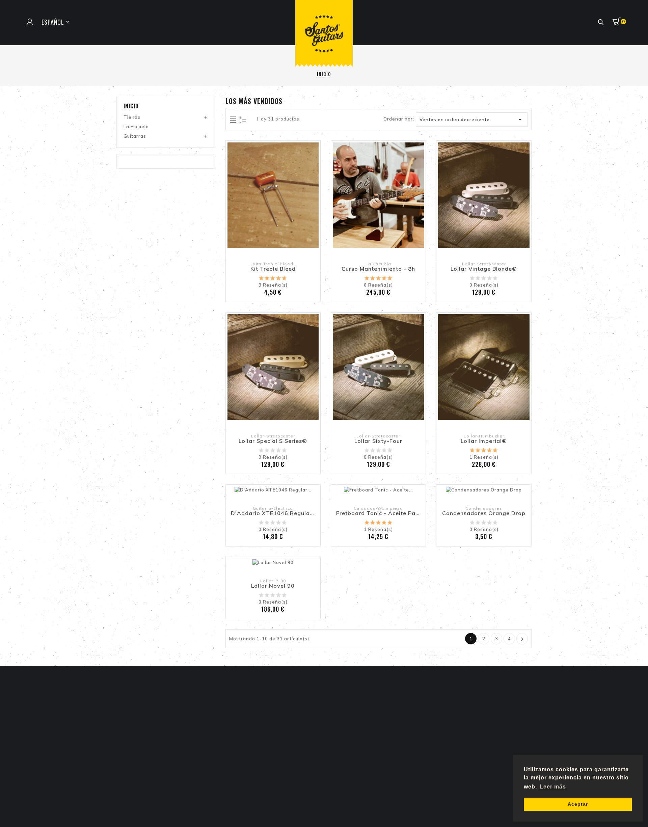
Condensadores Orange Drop (483, 513)
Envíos (337, 731)
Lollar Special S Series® (273, 441)
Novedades (241, 721)
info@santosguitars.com (156, 760)
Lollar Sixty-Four (378, 441)
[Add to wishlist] (258, 213)
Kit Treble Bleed (273, 269)
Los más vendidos (249, 731)
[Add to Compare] (273, 213)
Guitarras (135, 136)
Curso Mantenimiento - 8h (378, 269)
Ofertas (237, 712)
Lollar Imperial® (484, 441)
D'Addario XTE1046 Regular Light (273, 513)
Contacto (340, 740)
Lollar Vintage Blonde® (484, 269)
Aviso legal (342, 712)
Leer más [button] (553, 787)
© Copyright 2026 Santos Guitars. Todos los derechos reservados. (324, 803)
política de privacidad (495, 758)
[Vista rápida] (288, 213)
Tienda (132, 117)
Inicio (131, 106)
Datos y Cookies (348, 721)
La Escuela (136, 126)
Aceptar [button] (578, 804)
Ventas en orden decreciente (472, 119)
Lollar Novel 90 (273, 586)
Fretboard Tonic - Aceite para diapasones (378, 513)
